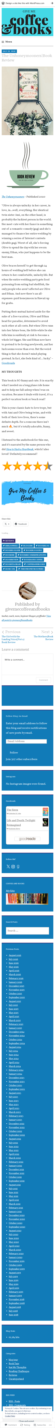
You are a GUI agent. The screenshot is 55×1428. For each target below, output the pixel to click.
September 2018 (17, 1303)
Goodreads (8, 363)
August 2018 (15, 1307)
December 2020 (17, 1215)
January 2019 (15, 1295)
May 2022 (13, 1150)
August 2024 (15, 1047)
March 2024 (15, 1066)
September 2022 (17, 1135)
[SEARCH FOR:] (27, 931)
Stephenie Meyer (14, 829)
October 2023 (15, 1085)
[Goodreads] (18, 866)
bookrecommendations (33, 555)
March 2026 (15, 974)
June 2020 (14, 1238)
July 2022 (13, 1143)
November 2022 (17, 1127)
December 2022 (16, 1123)
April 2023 (14, 1108)
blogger (28, 546)
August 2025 (15, 1001)
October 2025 (15, 993)
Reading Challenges (19, 1371)
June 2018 (13, 1314)
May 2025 (13, 1012)
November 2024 (17, 1035)
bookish (10, 555)
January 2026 (15, 982)
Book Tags (14, 1363)
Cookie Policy (10, 1416)
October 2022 (15, 1131)
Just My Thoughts (17, 1367)
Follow (14, 753)
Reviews (10, 541)
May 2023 (13, 1104)
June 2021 (13, 1192)
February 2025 (16, 1024)
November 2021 (16, 1173)
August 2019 (15, 1272)
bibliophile (12, 546)
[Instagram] (13, 866)
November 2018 (16, 1299)
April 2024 (14, 1062)
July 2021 (13, 1188)
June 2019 (13, 1280)
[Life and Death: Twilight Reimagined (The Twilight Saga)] (45, 826)
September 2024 (17, 1043)
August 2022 (15, 1139)
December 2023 (16, 1077)
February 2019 (16, 1292)
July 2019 (13, 1276)
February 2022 (16, 1162)
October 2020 (15, 1223)
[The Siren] (45, 815)
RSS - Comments (17, 1405)
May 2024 (14, 1058)
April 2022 (14, 1154)
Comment (43, 680)
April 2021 (14, 1200)
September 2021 (17, 1181)
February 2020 (16, 1253)
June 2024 (14, 1054)
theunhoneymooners (32, 569)
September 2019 (17, 1269)
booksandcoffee (33, 560)
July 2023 (13, 1097)
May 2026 (14, 967)
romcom (10, 569)
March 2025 (15, 1020)
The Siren (12, 810)
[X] (8, 866)
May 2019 (13, 1284)
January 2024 (15, 1074)
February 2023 (16, 1116)
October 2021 (15, 1177)
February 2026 (16, 978)
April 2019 (14, 1288)
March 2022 (15, 1158)
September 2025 (17, 997)
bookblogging (34, 550)
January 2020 (15, 1257)
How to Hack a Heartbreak (19, 449)
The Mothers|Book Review (43, 635)
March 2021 (14, 1204)
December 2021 (16, 1169)
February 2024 (16, 1070)
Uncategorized (16, 1379)
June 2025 (13, 1009)
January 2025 (15, 1028)
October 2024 (15, 1039)
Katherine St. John (15, 813)
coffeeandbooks (36, 564)
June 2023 (13, 1100)
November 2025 (17, 990)
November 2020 (17, 1219)
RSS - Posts (14, 1401)
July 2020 (13, 1234)
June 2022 (13, 1146)
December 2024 (16, 1032)
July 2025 (13, 1005)
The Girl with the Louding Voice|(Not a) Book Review (13, 637)
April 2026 (14, 970)
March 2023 (15, 1112)
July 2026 (13, 959)
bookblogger (13, 550)
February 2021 (16, 1207)
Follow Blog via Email (17, 716)
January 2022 (15, 1165)
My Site (10, 891)
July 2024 (13, 1051)
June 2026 (14, 963)
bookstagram (13, 564)
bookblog (43, 546)
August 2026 (15, 955)
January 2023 (15, 1119)
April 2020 (14, 1246)
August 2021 (15, 1185)
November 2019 (16, 1261)
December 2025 (16, 986)
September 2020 (17, 1227)
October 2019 (15, 1265)
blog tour (13, 1359)
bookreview (12, 560)
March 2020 (15, 1250)
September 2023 (17, 1089)
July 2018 (13, 1311)
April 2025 (14, 1016)
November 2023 (17, 1081)
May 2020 (14, 1242)
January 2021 (15, 1211)
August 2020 (15, 1230)
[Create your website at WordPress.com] (27, 3)
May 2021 (13, 1196)
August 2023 (15, 1093)
